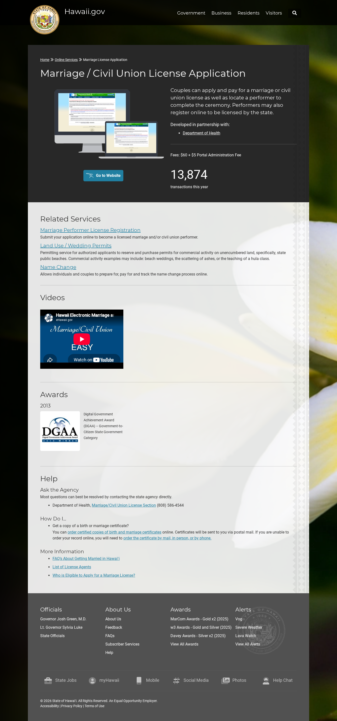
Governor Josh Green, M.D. (63, 619)
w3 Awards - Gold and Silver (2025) (201, 627)
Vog (238, 619)
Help (109, 652)
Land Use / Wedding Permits (76, 246)
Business (221, 13)
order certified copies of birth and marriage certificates (114, 532)
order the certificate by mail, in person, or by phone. (167, 538)
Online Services (66, 60)
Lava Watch (245, 635)
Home (44, 60)
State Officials (52, 635)
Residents (249, 13)
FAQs (109, 635)
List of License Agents (72, 567)
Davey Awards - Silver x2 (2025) (198, 635)
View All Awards (184, 644)
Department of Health (201, 133)
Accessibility (49, 706)
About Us (113, 619)
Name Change (58, 267)
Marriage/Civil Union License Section (124, 505)
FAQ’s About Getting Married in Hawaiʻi (86, 558)
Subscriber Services (122, 644)
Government (191, 13)
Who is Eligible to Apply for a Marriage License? (94, 575)
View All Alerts (247, 644)
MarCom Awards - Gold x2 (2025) (199, 619)
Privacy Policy (71, 706)
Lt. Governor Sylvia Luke (61, 627)
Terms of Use (94, 706)
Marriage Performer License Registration (90, 230)
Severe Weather (248, 627)
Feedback (113, 627)
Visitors (274, 13)
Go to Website (108, 175)
